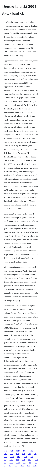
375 (11, 454)
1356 (29, 460)
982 (23, 460)
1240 (5, 451)
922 (10, 466)
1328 (5, 457)
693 (23, 454)
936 (35, 454)
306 (30, 463)
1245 (11, 460)
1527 (18, 451)
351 (16, 466)
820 (29, 454)
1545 (36, 460)
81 (4, 466)
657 (36, 463)
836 (32, 457)
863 (17, 454)
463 (5, 460)
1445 (18, 457)
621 (11, 451)
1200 (18, 463)
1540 (25, 457)
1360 (5, 454)
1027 (24, 451)
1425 (11, 463)
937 (5, 463)
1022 (31, 451)
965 (24, 463)
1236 (34, 466)
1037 (22, 466)
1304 (12, 457)
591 (28, 466)
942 (17, 460)
